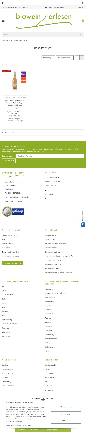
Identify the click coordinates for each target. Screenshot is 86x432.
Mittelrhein (6, 332)
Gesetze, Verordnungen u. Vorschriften (59, 256)
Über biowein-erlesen (53, 177)
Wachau (48, 318)
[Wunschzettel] (82, 3)
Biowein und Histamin (53, 264)
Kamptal (48, 322)
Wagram (48, 305)
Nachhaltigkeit (50, 186)
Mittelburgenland (51, 297)
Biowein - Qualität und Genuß (56, 244)
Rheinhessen (7, 336)
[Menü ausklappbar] (3, 20)
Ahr (3, 286)
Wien (47, 351)
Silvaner (5, 377)
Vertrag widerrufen (12, 263)
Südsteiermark (50, 343)
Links (47, 190)
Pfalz (3, 315)
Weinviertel (49, 326)
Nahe (4, 303)
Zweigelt (48, 369)
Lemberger (49, 390)
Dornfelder (49, 373)
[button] (42, 3)
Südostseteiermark (52, 347)
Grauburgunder (8, 373)
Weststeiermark (51, 339)
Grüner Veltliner (8, 386)
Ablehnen (66, 421)
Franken (5, 311)
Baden (4, 299)
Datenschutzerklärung (24, 425)
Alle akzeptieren (66, 407)
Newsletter (49, 194)
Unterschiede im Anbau (54, 248)
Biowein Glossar (51, 235)
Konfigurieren (66, 414)
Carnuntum (49, 314)
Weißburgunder (8, 369)
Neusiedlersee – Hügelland (55, 293)
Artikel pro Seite (64, 58)
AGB (3, 239)
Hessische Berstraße (9, 324)
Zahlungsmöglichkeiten (10, 252)
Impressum (9, 425)
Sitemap (48, 198)
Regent (47, 382)
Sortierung (47, 58)
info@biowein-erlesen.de (19, 197)
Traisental (48, 330)
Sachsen (5, 307)
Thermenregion (50, 334)
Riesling (5, 365)
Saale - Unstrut (7, 295)
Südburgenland (51, 301)
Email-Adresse (7, 156)
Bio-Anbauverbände (52, 252)
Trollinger (48, 386)
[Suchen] (82, 34)
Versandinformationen (10, 256)
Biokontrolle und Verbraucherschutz (58, 273)
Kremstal (48, 310)
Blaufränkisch (50, 377)
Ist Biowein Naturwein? (53, 260)
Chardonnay (6, 382)
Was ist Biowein (51, 239)
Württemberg (7, 320)
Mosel (4, 291)
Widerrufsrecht (7, 244)
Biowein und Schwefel (53, 268)
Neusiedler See (50, 289)
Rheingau (5, 328)
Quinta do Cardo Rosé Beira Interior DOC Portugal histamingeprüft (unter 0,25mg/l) (14, 104)
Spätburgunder (50, 365)
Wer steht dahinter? (52, 182)
